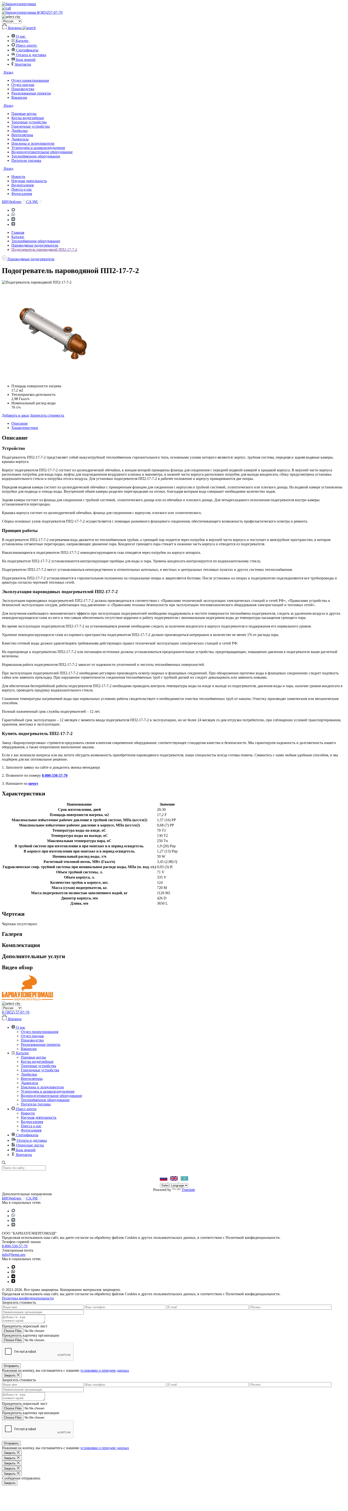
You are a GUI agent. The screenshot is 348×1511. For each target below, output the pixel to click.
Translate (188, 1190)
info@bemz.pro (13, 1255)
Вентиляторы (22, 135)
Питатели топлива (26, 160)
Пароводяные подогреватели (34, 245)
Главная (17, 232)
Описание (19, 423)
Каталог (17, 237)
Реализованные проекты (31, 93)
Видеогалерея (22, 185)
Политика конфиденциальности (28, 1298)
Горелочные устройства (30, 126)
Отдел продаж (22, 85)
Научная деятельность (29, 181)
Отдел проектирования (30, 80)
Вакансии (19, 97)
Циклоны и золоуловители (32, 143)
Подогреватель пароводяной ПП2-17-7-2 (44, 250)
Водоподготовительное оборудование (42, 152)
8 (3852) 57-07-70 (15, 1012)
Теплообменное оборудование (35, 156)
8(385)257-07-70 (49, 12)
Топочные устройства (29, 122)
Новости (18, 177)
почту (33, 783)
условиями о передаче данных (104, 1370)
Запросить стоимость (47, 415)
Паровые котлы (23, 114)
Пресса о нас (21, 189)
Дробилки (19, 131)
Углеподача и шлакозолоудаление (38, 148)
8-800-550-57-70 (54, 775)
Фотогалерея (21, 194)
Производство (22, 89)
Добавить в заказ (15, 415)
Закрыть (10, 1483)
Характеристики (24, 428)
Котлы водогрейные (27, 118)
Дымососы (20, 139)
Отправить (11, 1366)
